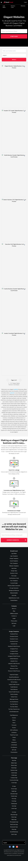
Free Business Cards (14, 578)
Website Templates (14, 565)
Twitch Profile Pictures (14, 691)
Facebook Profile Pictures (14, 646)
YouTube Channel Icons (14, 709)
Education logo (14, 793)
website (16, 389)
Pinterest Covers (14, 668)
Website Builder (14, 593)
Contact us (14, 616)
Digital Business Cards (14, 597)
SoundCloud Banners (14, 677)
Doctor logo (14, 788)
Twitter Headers (14, 694)
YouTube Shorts (14, 704)
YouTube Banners (14, 701)
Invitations (14, 732)
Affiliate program (14, 613)
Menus (14, 720)
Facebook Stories (14, 636)
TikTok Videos (14, 682)
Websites (23, 5)
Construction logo (14, 780)
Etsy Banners (14, 747)
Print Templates (14, 563)
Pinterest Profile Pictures (14, 671)
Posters (14, 727)
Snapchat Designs (14, 674)
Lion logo (14, 812)
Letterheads (14, 744)
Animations (14, 742)
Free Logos (14, 575)
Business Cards (13, 6)
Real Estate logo (14, 824)
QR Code (14, 749)
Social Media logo (14, 831)
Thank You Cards (14, 735)
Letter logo (14, 808)
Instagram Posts (14, 648)
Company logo (14, 777)
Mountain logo (14, 814)
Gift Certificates (14, 730)
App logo (14, 760)
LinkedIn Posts (14, 661)
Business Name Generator (14, 585)
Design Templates (14, 558)
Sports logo (14, 834)
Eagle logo (14, 791)
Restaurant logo (14, 826)
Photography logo (14, 822)
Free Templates (14, 580)
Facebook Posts (14, 634)
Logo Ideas (14, 568)
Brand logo (14, 767)
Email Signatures (14, 715)
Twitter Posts (14, 696)
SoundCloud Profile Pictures (14, 679)
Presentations (14, 752)
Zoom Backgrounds (14, 711)
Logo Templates (14, 556)
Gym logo (14, 806)
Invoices (14, 717)
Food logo (14, 801)
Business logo (14, 770)
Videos (14, 740)
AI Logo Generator (14, 588)
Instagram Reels (14, 651)
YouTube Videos (14, 706)
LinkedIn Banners (14, 658)
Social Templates (14, 560)
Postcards (14, 725)
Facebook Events (14, 641)
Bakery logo (14, 762)
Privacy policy (14, 620)
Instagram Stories (14, 653)
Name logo (14, 819)
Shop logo (14, 829)
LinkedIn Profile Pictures (14, 663)
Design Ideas (14, 570)
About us (14, 608)
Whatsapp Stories (14, 699)
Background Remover (14, 590)
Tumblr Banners (14, 687)
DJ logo (14, 786)
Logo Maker (4, 6)
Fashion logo (14, 796)
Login (14, 625)
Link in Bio (14, 595)
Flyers (14, 722)
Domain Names (14, 600)
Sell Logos (14, 623)
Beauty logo (14, 765)
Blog (14, 611)
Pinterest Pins (14, 666)
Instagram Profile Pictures (14, 656)
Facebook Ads (14, 643)
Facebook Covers (14, 639)
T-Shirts (14, 737)
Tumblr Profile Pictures (14, 684)
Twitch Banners (14, 689)
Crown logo (14, 782)
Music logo (14, 817)
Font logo (14, 798)
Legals (14, 618)
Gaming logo (14, 803)
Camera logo (14, 772)
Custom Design (14, 583)
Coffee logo (14, 775)
